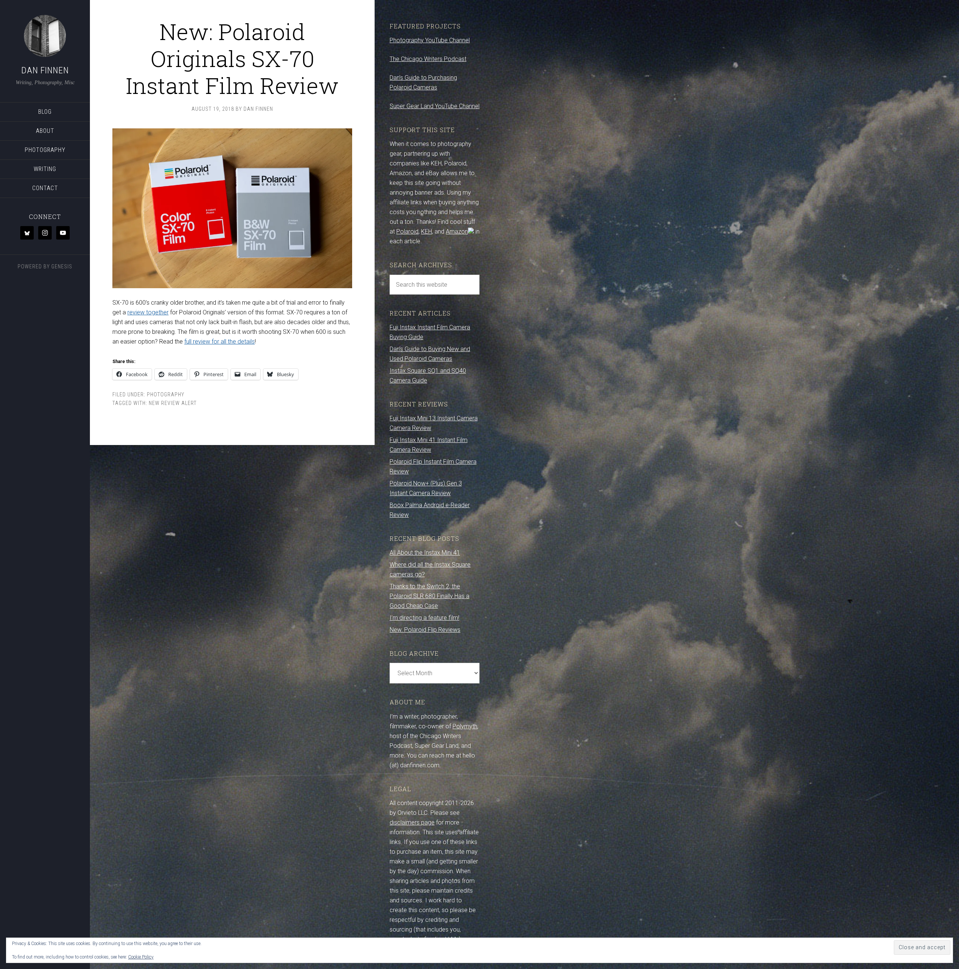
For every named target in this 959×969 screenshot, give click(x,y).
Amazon (457, 231)
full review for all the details (219, 341)
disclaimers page (412, 822)
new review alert (173, 403)
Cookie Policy (141, 957)
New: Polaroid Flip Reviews (425, 629)
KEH (426, 231)
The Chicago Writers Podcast (428, 59)
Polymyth (465, 726)
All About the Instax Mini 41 (425, 552)
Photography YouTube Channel (430, 40)
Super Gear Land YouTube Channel (435, 106)
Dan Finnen (45, 70)
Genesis (61, 266)
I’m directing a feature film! (424, 617)
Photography (165, 394)
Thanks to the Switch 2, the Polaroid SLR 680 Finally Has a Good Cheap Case (429, 596)
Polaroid (407, 231)
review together (148, 312)
